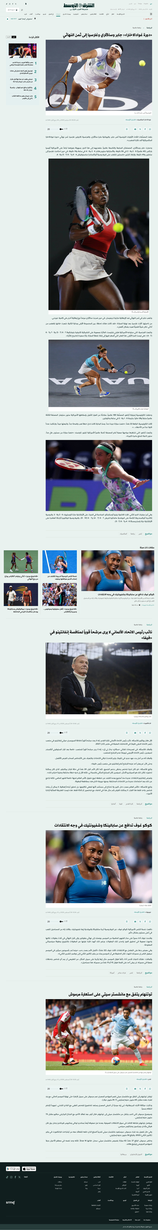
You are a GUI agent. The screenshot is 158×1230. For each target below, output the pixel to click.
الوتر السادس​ (96, 1185)
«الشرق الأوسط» (130, 120)
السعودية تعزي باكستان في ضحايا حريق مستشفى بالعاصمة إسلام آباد (119, 19)
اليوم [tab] (14, 37)
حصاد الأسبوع (135, 1205)
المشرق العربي (146, 1192)
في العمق (51, 14)
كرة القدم (129, 804)
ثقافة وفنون (93, 14)
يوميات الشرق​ (67, 14)
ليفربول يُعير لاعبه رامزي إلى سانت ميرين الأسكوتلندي (21, 72)
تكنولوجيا (75, 14)
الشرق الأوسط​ (121, 14)
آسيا (138, 1188)
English (146, 4)
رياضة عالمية (137, 28)
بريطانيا (123, 1154)
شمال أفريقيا (146, 1188)
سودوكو (98, 1209)
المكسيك (123, 534)
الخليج (148, 1185)
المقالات (124, 1182)
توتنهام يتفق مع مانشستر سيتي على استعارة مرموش (110, 994)
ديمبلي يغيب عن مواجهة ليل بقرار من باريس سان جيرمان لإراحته (21, 80)
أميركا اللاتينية (135, 1195)
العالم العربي (149, 1182)
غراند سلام (122, 973)
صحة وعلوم (84, 14)
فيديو (44, 14)
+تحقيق (137, 1212)
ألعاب (30, 14)
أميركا (112, 973)
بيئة (86, 1188)
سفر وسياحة (58, 1185)
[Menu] (151, 14)
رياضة (133, 534)
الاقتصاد (101, 14)
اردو (135, 4)
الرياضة (58, 14)
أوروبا (137, 1185)
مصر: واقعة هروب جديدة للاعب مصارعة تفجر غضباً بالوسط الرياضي (21, 63)
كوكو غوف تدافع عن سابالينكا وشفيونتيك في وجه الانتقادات (126, 594)
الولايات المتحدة (135, 1182)
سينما (99, 1188)
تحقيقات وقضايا (135, 1209)
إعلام (99, 1192)
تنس (140, 534)
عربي (151, 4)
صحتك (86, 1182)
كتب (99, 1182)
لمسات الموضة (58, 1188)
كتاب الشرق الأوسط (121, 1188)
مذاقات (60, 1182)
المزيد (25, 14)
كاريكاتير (124, 1185)
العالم (113, 14)
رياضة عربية (149, 1209)
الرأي (107, 14)
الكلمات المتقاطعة (95, 1205)
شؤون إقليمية (148, 1195)
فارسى (130, 4)
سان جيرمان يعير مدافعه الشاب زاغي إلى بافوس (22, 97)
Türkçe (140, 4)
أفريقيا (137, 1192)
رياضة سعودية (148, 1205)
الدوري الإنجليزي (136, 1154)
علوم (86, 1185)
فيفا (120, 804)
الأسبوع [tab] (9, 37)
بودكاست (37, 14)
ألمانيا (113, 804)
